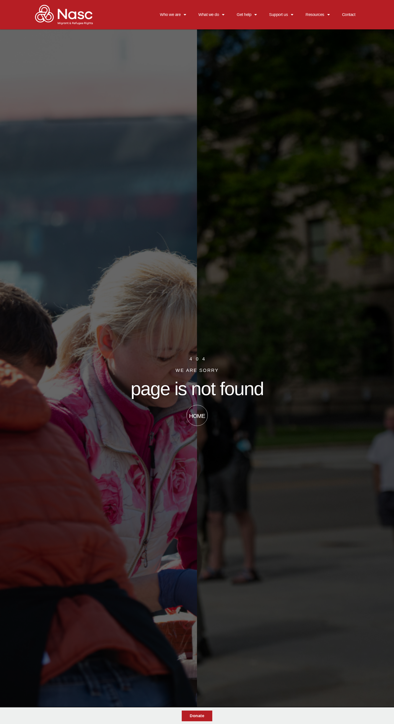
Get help (244, 14)
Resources (315, 14)
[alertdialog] (197, 716)
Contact (348, 14)
